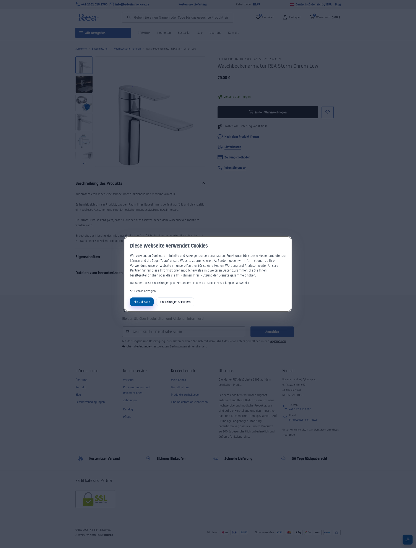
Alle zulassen (141, 302)
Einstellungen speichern (175, 302)
